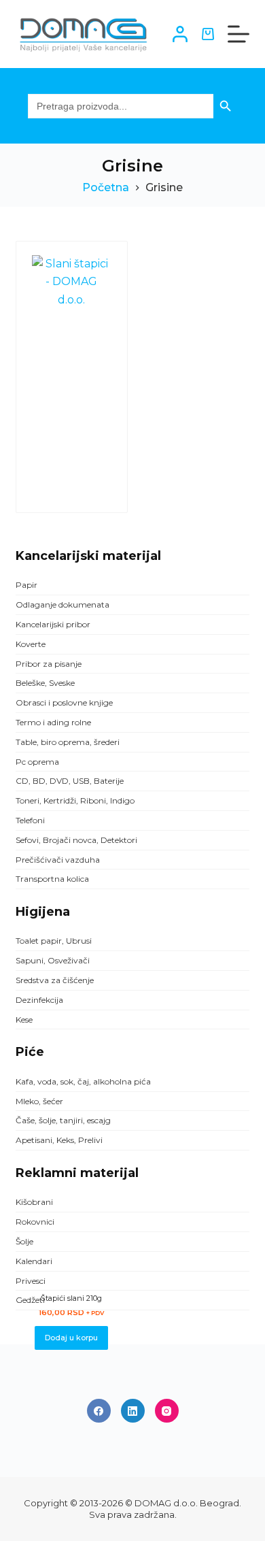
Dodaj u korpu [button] (71, 1337)
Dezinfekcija (39, 1000)
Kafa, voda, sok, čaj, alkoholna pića (83, 1081)
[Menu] (238, 34)
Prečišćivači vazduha (58, 860)
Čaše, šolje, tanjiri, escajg (63, 1120)
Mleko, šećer (39, 1101)
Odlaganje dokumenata (62, 604)
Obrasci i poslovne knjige (64, 702)
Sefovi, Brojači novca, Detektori (76, 840)
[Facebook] (99, 1411)
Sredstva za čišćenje (55, 980)
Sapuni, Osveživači (53, 960)
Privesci (31, 1281)
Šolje (24, 1241)
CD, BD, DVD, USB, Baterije (70, 781)
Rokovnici (35, 1221)
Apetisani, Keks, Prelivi (59, 1140)
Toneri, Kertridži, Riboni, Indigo (75, 800)
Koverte (31, 644)
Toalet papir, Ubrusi (54, 940)
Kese (24, 1019)
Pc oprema (37, 762)
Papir (26, 585)
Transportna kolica (52, 879)
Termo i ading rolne (53, 722)
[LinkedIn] (133, 1411)
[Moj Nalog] (180, 34)
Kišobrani (34, 1202)
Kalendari (34, 1261)
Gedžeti (30, 1300)
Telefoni (30, 820)
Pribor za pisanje (49, 664)
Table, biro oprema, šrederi (68, 742)
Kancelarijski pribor (53, 624)
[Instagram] (167, 1411)
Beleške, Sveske (45, 683)
